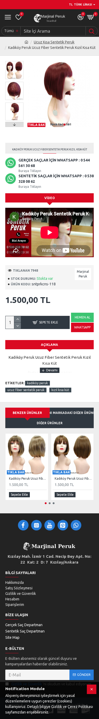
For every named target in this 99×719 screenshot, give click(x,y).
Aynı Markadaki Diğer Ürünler (72, 412)
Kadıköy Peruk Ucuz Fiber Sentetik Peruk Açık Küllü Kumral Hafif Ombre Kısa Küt (28, 478)
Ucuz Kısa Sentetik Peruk (54, 42)
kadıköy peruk (37, 383)
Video (49, 198)
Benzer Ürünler (27, 412)
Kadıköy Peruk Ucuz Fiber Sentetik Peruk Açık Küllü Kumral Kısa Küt (73, 478)
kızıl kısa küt (60, 390)
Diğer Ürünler (50, 423)
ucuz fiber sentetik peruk (25, 390)
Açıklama (49, 344)
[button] (53, 124)
